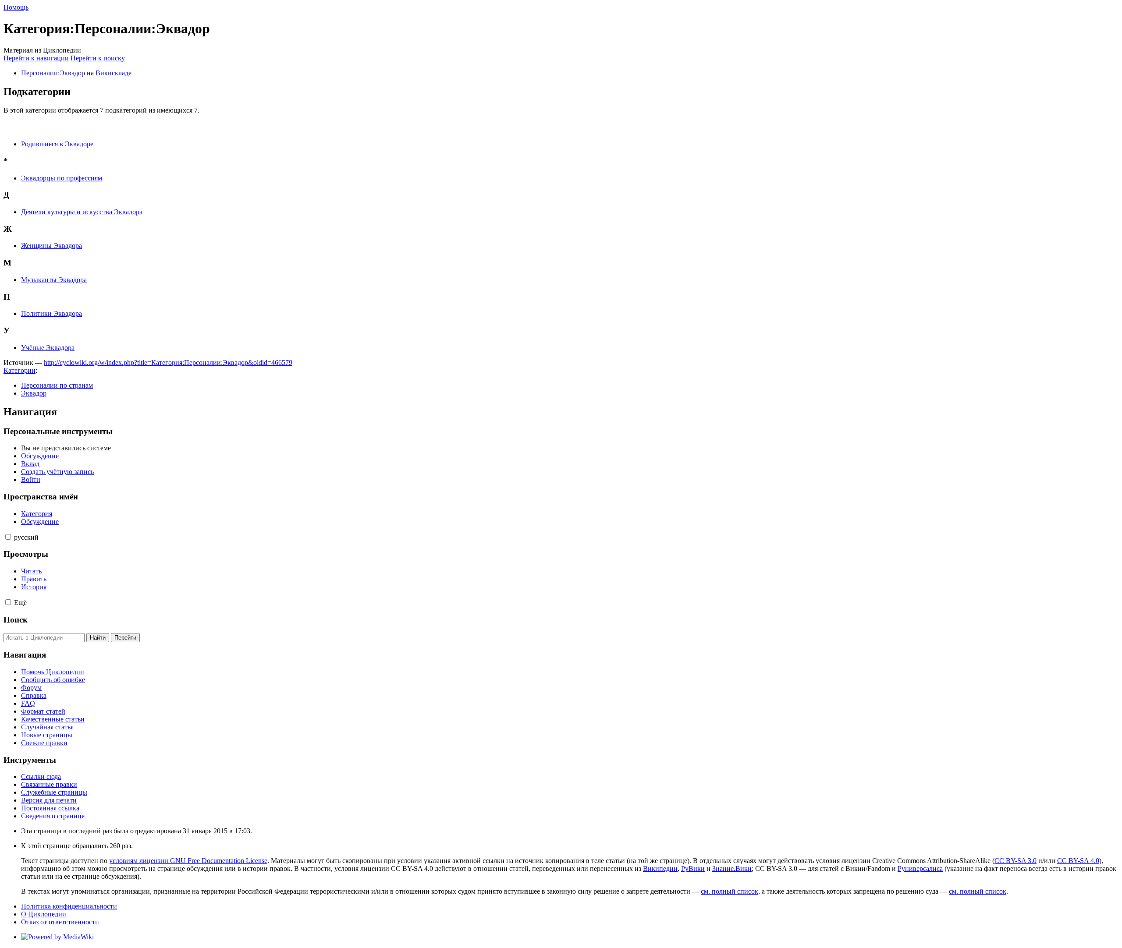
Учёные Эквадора (48, 347)
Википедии (660, 868)
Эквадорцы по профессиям (61, 178)
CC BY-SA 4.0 (1078, 860)
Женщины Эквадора (51, 245)
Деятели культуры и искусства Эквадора (81, 212)
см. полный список (729, 891)
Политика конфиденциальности (69, 906)
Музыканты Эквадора (54, 279)
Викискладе (113, 73)
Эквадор (33, 393)
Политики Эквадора (51, 313)
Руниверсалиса (920, 868)
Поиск (16, 619)
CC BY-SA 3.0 (1015, 860)
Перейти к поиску (98, 58)
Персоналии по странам (57, 385)
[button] (8, 537)
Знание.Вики (732, 868)
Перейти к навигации (36, 58)
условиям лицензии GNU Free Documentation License (188, 860)
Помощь (16, 7)
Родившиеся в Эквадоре (57, 144)
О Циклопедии (43, 914)
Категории (20, 370)
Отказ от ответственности (60, 922)
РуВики (693, 868)
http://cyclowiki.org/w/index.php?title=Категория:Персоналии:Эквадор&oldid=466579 (168, 362)
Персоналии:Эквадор (53, 73)
